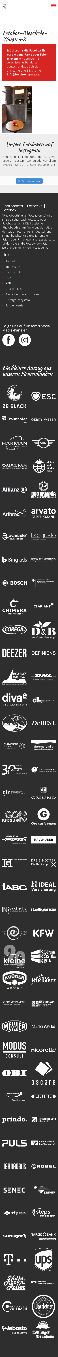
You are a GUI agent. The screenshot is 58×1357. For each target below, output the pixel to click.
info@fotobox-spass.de (23, 74)
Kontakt (10, 261)
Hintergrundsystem (17, 300)
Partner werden (15, 305)
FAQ (8, 278)
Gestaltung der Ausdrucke (22, 294)
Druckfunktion (14, 289)
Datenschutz (13, 272)
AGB (8, 283)
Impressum (12, 267)
